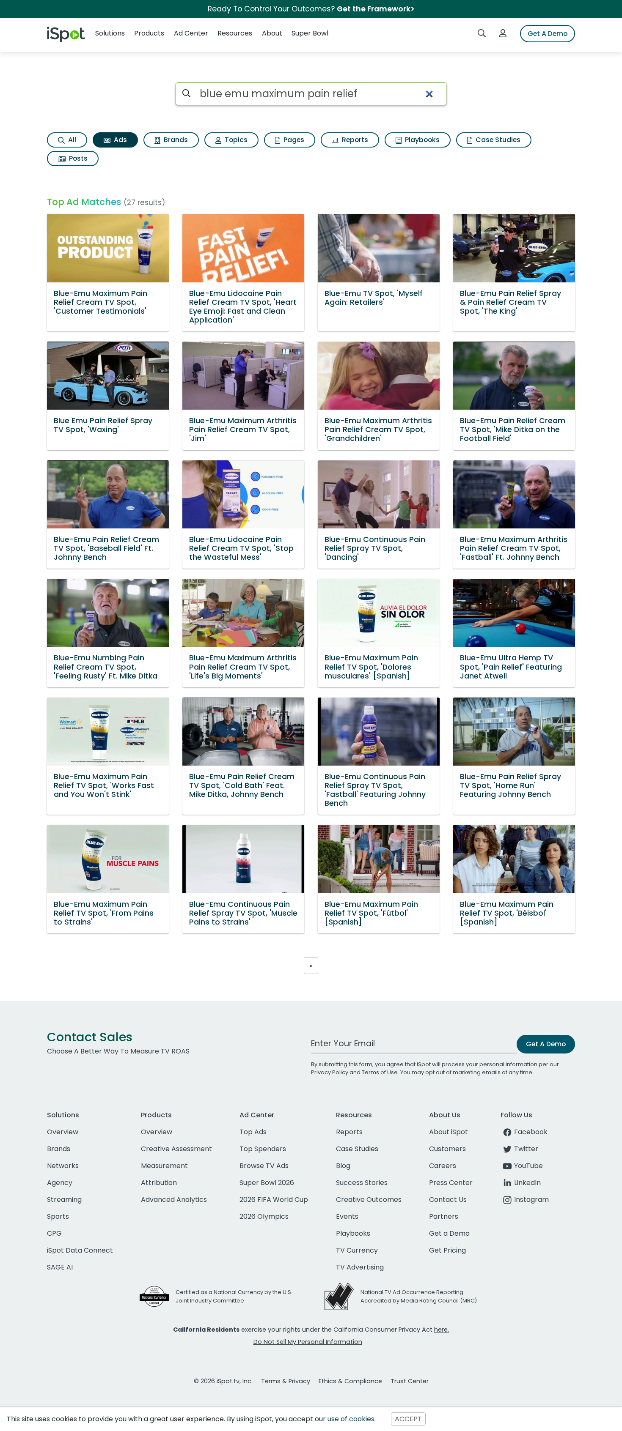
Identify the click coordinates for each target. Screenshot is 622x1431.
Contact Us (448, 1199)
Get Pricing (447, 1250)
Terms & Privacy (285, 1381)
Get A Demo (547, 33)
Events (347, 1216)
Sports (58, 1216)
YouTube (528, 1166)
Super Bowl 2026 (266, 1182)
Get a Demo (449, 1233)
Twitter (526, 1149)
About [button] (272, 33)
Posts (77, 158)
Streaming (64, 1199)
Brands (175, 140)
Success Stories (362, 1182)
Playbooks (421, 140)
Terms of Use (380, 1072)
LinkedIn (527, 1182)
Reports (354, 140)
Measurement (164, 1166)
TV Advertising (360, 1267)
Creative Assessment (176, 1149)
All (71, 140)
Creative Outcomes (369, 1199)
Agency (59, 1182)
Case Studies (497, 140)
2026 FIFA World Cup (273, 1199)
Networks (63, 1166)
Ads (119, 140)
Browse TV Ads (264, 1166)
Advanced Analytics (174, 1199)
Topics (235, 140)
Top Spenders (262, 1149)
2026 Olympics (264, 1216)
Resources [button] (234, 33)
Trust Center (410, 1381)
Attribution (159, 1182)
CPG (54, 1233)
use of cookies (351, 1419)
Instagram (531, 1199)
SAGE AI (60, 1267)
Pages (293, 140)
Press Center (451, 1182)
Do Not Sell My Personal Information (307, 1342)
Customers (447, 1149)
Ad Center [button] (191, 33)
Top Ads (253, 1132)
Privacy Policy (329, 1072)
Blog (343, 1166)
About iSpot (448, 1132)
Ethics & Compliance (350, 1381)
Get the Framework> (376, 9)
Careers (442, 1166)
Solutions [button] (110, 33)
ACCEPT (408, 1419)
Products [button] (149, 33)
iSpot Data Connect (80, 1250)
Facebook (531, 1132)
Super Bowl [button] (310, 33)
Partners (443, 1216)
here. (441, 1329)
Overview (62, 1132)
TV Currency (357, 1250)
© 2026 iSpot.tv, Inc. (223, 1381)
